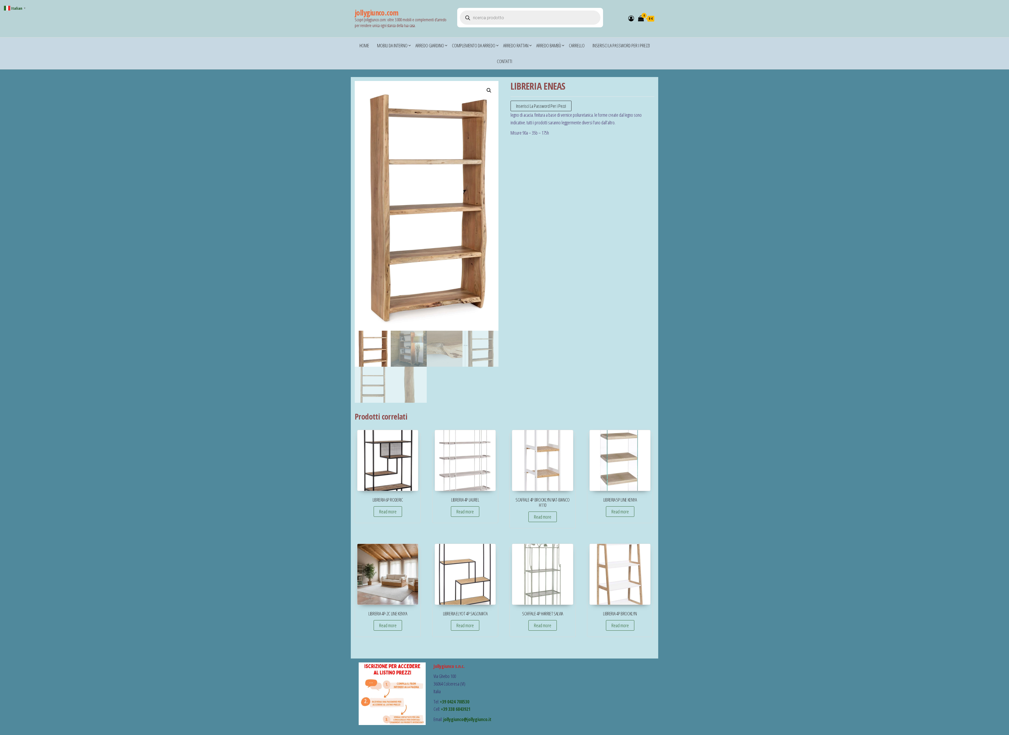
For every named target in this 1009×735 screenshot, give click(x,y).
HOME (364, 45)
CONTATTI (504, 61)
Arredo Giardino (429, 45)
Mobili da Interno (392, 45)
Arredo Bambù (548, 45)
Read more (388, 511)
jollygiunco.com (377, 13)
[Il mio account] (631, 18)
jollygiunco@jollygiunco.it (467, 719)
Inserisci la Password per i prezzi (621, 45)
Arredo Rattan (515, 45)
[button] (489, 90)
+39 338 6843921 (455, 709)
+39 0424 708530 (454, 701)
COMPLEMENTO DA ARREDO (473, 45)
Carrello (577, 45)
